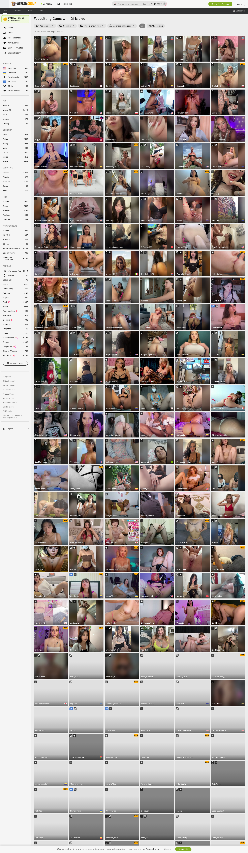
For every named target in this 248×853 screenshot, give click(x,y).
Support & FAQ (9, 377)
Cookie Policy (152, 849)
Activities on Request (122, 26)
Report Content (9, 385)
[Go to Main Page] (23, 4)
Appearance (45, 26)
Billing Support (9, 381)
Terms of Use (8, 398)
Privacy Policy (9, 394)
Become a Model (10, 403)
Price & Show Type (92, 26)
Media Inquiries (9, 390)
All (142, 26)
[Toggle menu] (4, 4)
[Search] (145, 4)
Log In (239, 4)
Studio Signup (9, 407)
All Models (7, 411)
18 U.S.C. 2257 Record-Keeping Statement (12, 417)
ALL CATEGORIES (17, 363)
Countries (67, 26)
